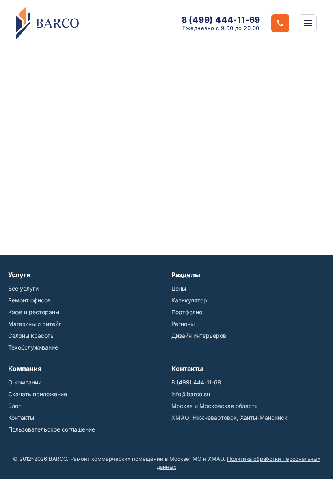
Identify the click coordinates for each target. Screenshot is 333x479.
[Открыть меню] (308, 23)
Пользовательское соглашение (51, 429)
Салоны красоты (31, 335)
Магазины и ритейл (35, 323)
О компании (24, 382)
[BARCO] (47, 23)
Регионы (183, 323)
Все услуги (23, 288)
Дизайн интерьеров (198, 335)
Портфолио (186, 312)
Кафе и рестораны (33, 312)
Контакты (21, 417)
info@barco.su (190, 394)
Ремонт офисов (29, 300)
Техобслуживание (33, 347)
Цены (178, 288)
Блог (14, 405)
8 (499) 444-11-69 (221, 20)
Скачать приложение (37, 394)
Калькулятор (189, 300)
